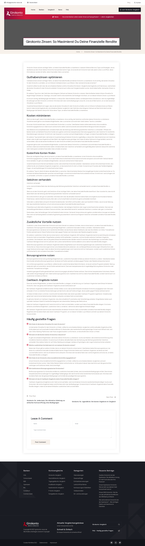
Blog (128, 2)
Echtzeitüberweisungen (81, 481)
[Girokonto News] (15, 13)
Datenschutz (44, 543)
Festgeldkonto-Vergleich (56, 494)
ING (24, 488)
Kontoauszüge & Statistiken (82, 488)
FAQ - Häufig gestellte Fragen (102, 531)
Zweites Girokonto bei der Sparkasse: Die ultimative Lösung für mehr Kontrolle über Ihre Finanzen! (109, 478)
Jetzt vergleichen (107, 17)
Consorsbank (27, 478)
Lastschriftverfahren (80, 484)
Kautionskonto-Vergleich (56, 488)
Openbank (26, 484)
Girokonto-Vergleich (55, 475)
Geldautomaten (78, 491)
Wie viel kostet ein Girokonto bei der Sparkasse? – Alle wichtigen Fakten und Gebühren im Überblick (109, 503)
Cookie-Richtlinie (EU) (30, 543)
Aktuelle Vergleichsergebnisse (70, 523)
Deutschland (33, 2)
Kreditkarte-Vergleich (55, 484)
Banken (41, 10)
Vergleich (51, 10)
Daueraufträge (78, 478)
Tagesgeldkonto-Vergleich (57, 481)
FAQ (67, 10)
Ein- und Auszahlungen (81, 494)
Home (33, 10)
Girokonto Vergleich (99, 524)
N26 (24, 481)
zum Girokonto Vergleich (131, 10)
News (60, 10)
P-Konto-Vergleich (54, 491)
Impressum (53, 543)
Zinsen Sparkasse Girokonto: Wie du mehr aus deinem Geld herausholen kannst (108, 487)
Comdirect (26, 491)
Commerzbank (28, 494)
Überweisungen (79, 475)
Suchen (138, 2)
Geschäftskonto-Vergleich (57, 478)
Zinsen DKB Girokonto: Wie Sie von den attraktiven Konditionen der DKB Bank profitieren (108, 494)
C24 (24, 475)
